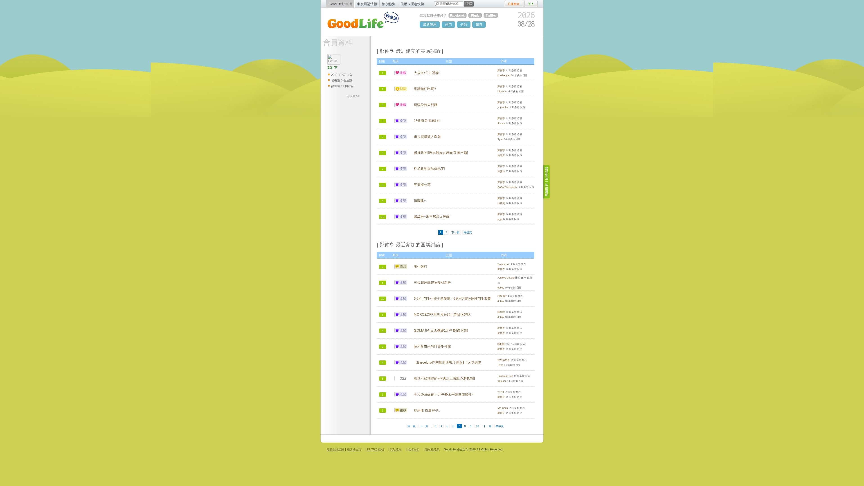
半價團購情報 (367, 4)
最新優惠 (429, 24)
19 (382, 216)
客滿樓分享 (422, 185)
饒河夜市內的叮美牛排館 (432, 346)
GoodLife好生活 (340, 4)
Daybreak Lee (505, 376)
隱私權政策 (432, 449)
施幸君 (501, 155)
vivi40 (500, 392)
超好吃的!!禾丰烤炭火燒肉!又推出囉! (441, 153)
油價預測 (389, 4)
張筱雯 (501, 203)
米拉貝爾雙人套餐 (427, 137)
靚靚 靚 (501, 296)
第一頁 (411, 426)
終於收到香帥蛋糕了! (429, 169)
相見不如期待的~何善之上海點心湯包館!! (444, 378)
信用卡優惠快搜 (412, 4)
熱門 (448, 24)
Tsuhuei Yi (503, 264)
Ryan (500, 139)
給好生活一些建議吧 (546, 182)
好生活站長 (503, 360)
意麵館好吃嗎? (425, 89)
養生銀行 (420, 266)
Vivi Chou (502, 408)
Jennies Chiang (505, 277)
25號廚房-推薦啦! (427, 121)
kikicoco (501, 91)
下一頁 (455, 232)
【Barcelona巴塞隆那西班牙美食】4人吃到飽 (447, 362)
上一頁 (424, 426)
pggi (499, 219)
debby (500, 287)
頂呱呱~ (420, 200)
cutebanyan (503, 75)
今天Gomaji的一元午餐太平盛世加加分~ (444, 394)
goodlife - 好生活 (368, 22)
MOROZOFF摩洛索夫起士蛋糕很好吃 (442, 314)
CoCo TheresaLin (507, 187)
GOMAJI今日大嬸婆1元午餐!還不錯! (441, 330)
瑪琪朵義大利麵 (425, 105)
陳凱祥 (501, 312)
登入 (531, 4)
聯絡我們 (413, 449)
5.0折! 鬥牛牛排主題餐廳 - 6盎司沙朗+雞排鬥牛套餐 (452, 298)
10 (382, 298)
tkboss (501, 123)
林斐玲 (501, 171)
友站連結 (396, 449)
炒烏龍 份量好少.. (427, 410)
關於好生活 (354, 449)
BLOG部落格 (375, 449)
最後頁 (468, 232)
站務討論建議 (335, 449)
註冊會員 (514, 4)
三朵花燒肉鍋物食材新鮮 (432, 282)
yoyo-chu (502, 107)
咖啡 (479, 24)
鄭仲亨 (501, 70)
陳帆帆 (501, 344)
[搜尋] (469, 4)
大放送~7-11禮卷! (427, 73)
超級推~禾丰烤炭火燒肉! (432, 216)
